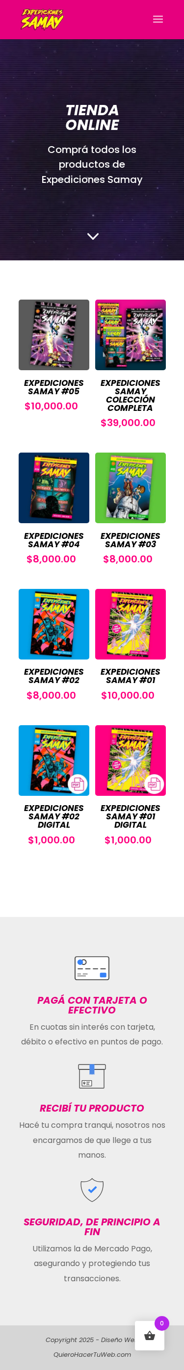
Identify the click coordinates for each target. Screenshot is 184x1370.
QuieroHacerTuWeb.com (92, 1354)
